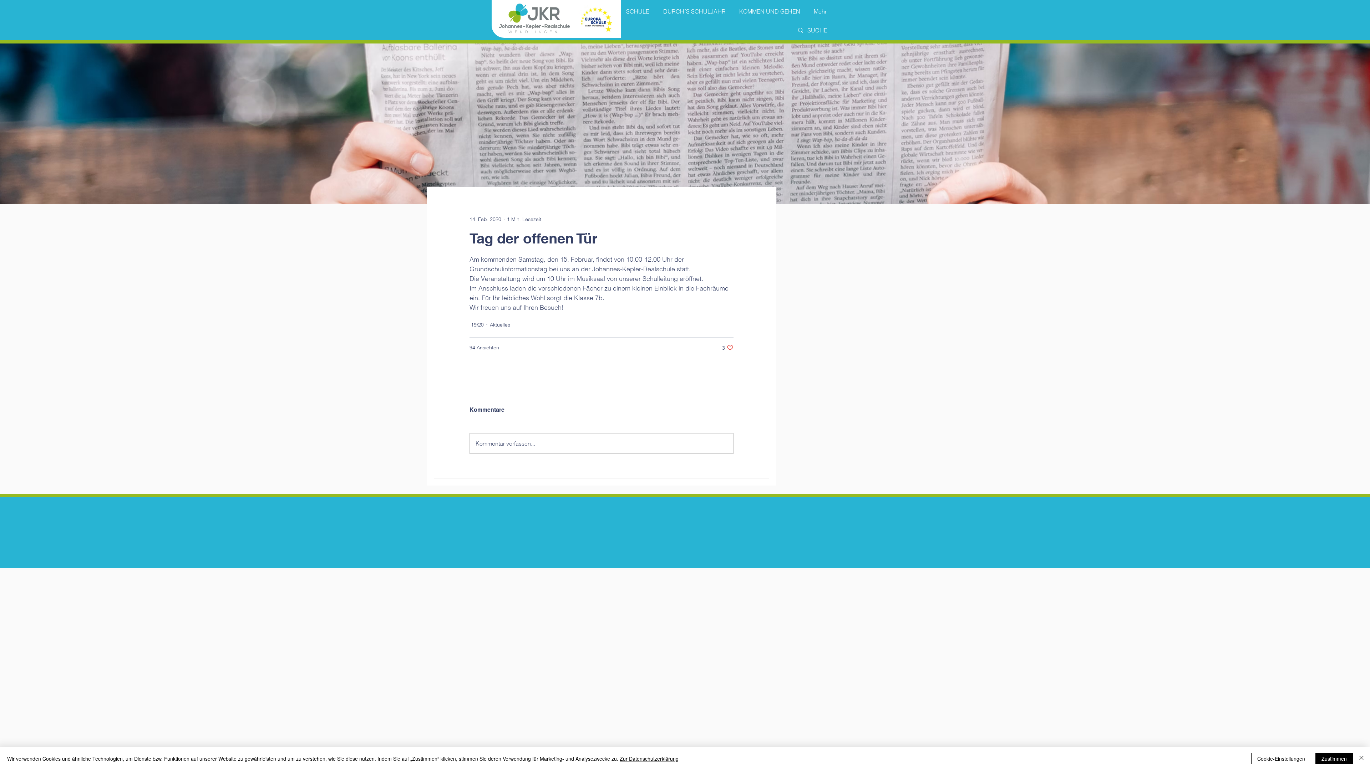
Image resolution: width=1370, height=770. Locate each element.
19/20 (477, 325)
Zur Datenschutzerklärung (649, 758)
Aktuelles (500, 325)
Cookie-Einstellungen (1281, 758)
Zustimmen (1334, 758)
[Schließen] (1361, 758)
